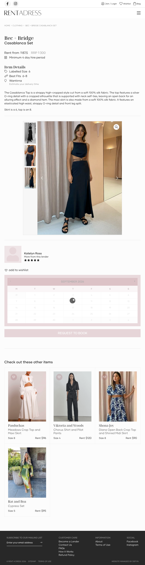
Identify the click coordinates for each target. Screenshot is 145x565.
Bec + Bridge (19, 38)
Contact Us (65, 544)
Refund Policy (66, 554)
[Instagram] (15, 4)
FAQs (62, 548)
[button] (42, 178)
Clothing (17, 25)
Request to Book (72, 333)
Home (7, 25)
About (98, 541)
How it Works (66, 551)
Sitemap (32, 561)
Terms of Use (102, 544)
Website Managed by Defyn (125, 561)
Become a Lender (69, 541)
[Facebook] (7, 4)
